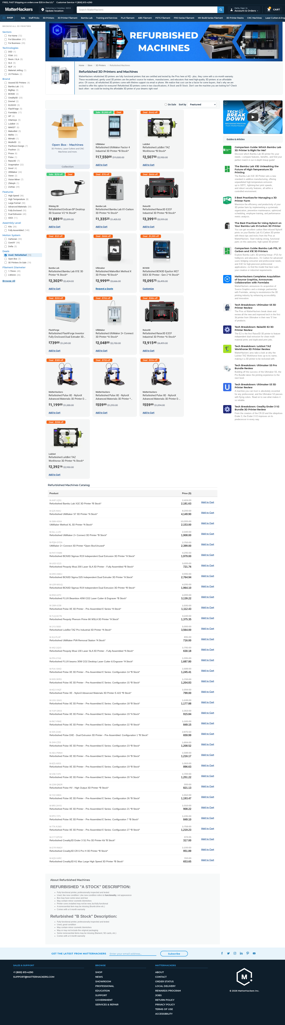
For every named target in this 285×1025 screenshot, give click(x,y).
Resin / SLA (15, 59)
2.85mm (14, 275)
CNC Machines (254, 18)
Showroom (103, 981)
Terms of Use (164, 1009)
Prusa (12, 153)
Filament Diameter (14, 267)
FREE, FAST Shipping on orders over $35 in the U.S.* (28, 2)
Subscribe (174, 953)
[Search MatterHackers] (220, 9)
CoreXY (14, 242)
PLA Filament (127, 18)
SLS (12, 63)
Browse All (8, 280)
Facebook (222, 953)
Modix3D (14, 142)
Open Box (14, 259)
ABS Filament (145, 18)
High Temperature (18, 199)
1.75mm (14, 271)
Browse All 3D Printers (16, 26)
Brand (6, 78)
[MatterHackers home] (18, 10)
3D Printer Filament (67, 18)
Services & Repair (106, 1004)
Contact (161, 976)
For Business (16, 43)
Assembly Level (11, 222)
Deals (5, 251)
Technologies (10, 47)
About (159, 972)
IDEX (13, 218)
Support (101, 995)
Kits (12, 226)
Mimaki (13, 138)
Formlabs (15, 112)
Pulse (12, 157)
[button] (56, 9)
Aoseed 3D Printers (19, 82)
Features (7, 191)
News (99, 976)
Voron (12, 175)
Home (81, 65)
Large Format (16, 203)
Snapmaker (16, 164)
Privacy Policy (165, 1004)
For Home (15, 35)
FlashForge (15, 108)
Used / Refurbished (19, 255)
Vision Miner (15, 179)
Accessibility (164, 1013)
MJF (12, 66)
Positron (14, 149)
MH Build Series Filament (210, 18)
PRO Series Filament (184, 18)
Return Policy (164, 999)
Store (90, 65)
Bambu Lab (87, 18)
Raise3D (14, 161)
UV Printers (15, 74)
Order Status (164, 981)
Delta (12, 246)
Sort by (182, 104)
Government (103, 999)
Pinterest (248, 953)
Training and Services (106, 18)
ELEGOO (14, 105)
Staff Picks (34, 18)
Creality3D (15, 97)
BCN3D (13, 94)
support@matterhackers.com (33, 976)
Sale (23, 18)
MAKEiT (13, 127)
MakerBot (14, 131)
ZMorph (13, 183)
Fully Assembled (19, 230)
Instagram (235, 953)
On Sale (172, 104)
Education (102, 990)
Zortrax (14, 187)
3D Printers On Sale (19, 262)
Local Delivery (165, 986)
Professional (104, 986)
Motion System (11, 235)
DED (12, 51)
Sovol (12, 168)
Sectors (6, 32)
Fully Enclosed (17, 210)
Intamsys (14, 120)
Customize (148, 288)
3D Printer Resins (235, 18)
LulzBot (13, 123)
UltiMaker (15, 172)
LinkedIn (241, 953)
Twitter (228, 953)
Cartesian (15, 239)
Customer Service (65, 2)
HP (11, 116)
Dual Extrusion (17, 214)
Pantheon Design (18, 146)
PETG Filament (162, 18)
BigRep (13, 90)
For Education (17, 39)
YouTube (254, 953)
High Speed (16, 195)
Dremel (13, 101)
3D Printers (48, 18)
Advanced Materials (20, 206)
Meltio (13, 135)
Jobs (158, 995)
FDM (12, 55)
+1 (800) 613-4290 (83, 2)
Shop (98, 972)
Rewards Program (168, 990)
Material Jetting (17, 70)
